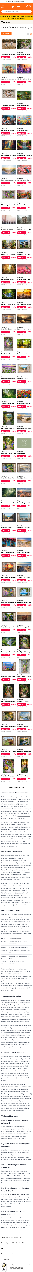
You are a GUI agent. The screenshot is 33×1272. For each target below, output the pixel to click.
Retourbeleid (27, 1265)
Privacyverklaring (7, 1265)
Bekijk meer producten (16, 787)
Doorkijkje (23, 27)
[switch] (3, 1270)
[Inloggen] (27, 6)
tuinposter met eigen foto (18, 1194)
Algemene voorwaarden (17, 1265)
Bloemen (5, 27)
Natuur (14, 27)
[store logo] (16, 6)
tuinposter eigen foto (24, 816)
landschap (18, 893)
